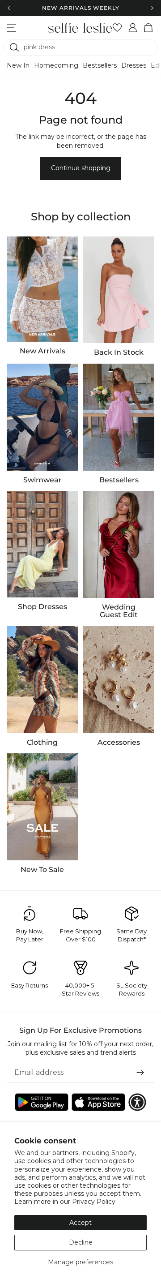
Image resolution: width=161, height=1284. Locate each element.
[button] (137, 1102)
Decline (81, 1242)
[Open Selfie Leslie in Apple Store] (98, 1102)
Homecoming (56, 65)
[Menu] (11, 27)
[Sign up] (140, 1072)
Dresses (133, 65)
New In (18, 65)
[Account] (133, 28)
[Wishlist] (117, 28)
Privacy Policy (93, 1202)
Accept (80, 1223)
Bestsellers (100, 65)
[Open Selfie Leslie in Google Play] (41, 1102)
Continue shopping (80, 168)
